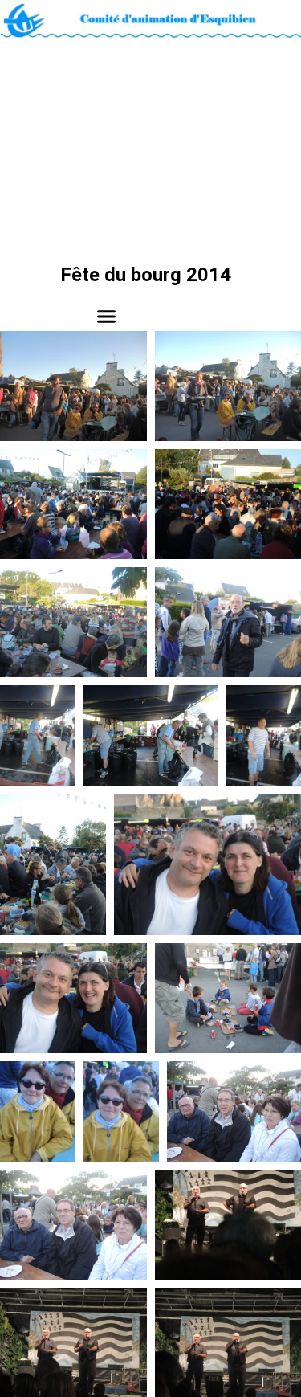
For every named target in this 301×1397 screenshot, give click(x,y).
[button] (107, 315)
